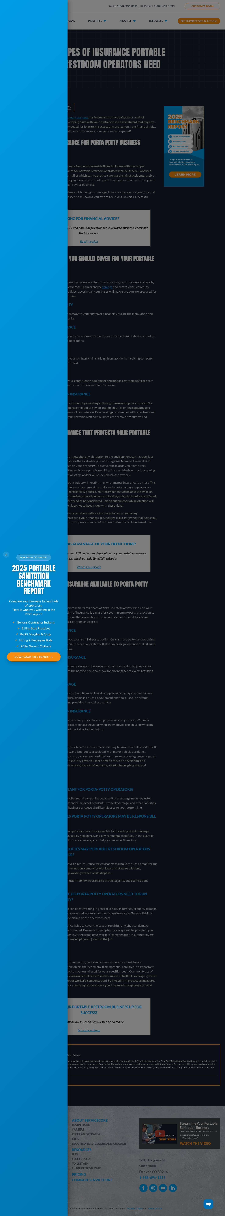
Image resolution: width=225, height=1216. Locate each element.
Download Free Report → (33, 656)
